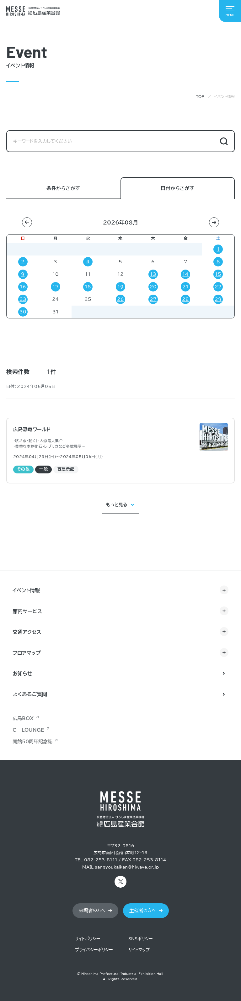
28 (185, 299)
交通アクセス (27, 631)
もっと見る (116, 505)
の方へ (92, 910)
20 (153, 287)
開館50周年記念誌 (32, 741)
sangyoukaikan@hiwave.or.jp (127, 867)
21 (185, 287)
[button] (27, 222)
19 (120, 287)
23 (22, 299)
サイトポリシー (87, 939)
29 (218, 299)
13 (153, 274)
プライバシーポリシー (94, 950)
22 (218, 287)
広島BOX (23, 718)
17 (55, 287)
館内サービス (27, 611)
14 (185, 274)
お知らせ (22, 673)
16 (23, 287)
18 (88, 287)
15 (218, 274)
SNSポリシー (140, 939)
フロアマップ (27, 652)
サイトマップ (139, 950)
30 (22, 312)
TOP (200, 96)
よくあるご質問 (30, 694)
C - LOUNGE (28, 730)
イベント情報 (26, 590)
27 (153, 299)
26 (120, 299)
